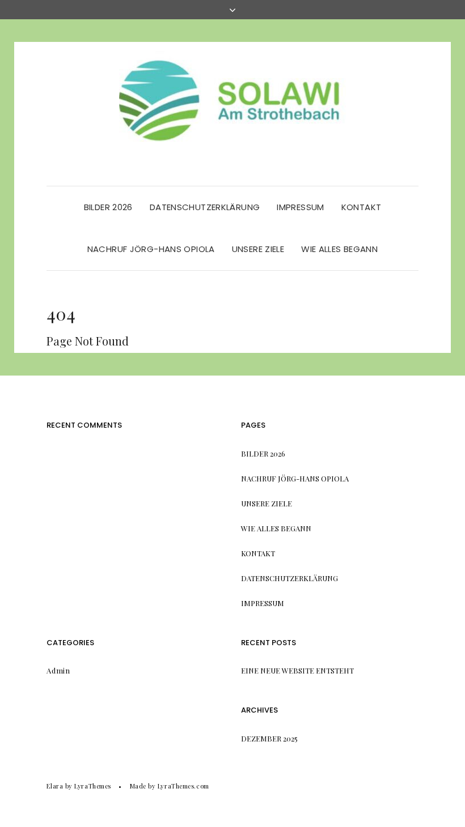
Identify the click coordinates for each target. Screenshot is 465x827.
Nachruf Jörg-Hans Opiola (151, 249)
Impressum (300, 207)
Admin (58, 670)
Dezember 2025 (269, 738)
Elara (54, 786)
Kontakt (361, 207)
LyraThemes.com (183, 786)
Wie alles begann (339, 249)
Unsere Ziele (258, 249)
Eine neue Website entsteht (297, 670)
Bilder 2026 (108, 207)
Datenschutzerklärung (205, 207)
